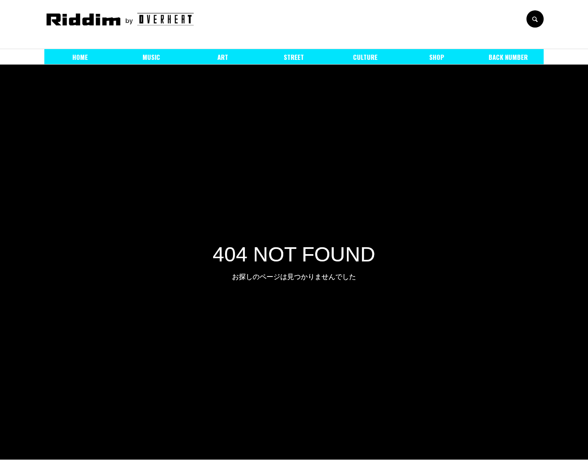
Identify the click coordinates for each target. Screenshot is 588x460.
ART (222, 57)
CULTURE (365, 57)
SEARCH (535, 19)
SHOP (436, 57)
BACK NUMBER (508, 57)
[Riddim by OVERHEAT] (119, 19)
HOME (80, 57)
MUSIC (151, 57)
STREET (294, 57)
